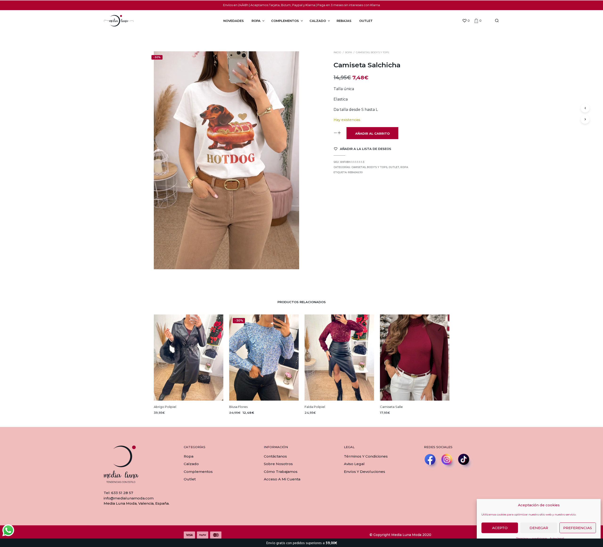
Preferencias (577, 528)
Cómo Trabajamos (280, 471)
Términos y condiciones (366, 456)
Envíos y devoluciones (364, 471)
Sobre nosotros (278, 464)
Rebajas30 (355, 172)
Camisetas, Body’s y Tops (372, 52)
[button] (466, 20)
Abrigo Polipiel (165, 407)
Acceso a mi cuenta (282, 479)
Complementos (285, 21)
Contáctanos (275, 456)
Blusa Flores (238, 407)
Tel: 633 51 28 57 (118, 493)
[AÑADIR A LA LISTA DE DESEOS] (188, 392)
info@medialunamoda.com (129, 498)
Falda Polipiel (315, 407)
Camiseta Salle (391, 407)
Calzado (318, 21)
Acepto (500, 528)
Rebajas (344, 21)
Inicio (337, 52)
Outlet (366, 21)
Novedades (233, 21)
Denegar (539, 528)
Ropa (256, 21)
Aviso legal (354, 464)
